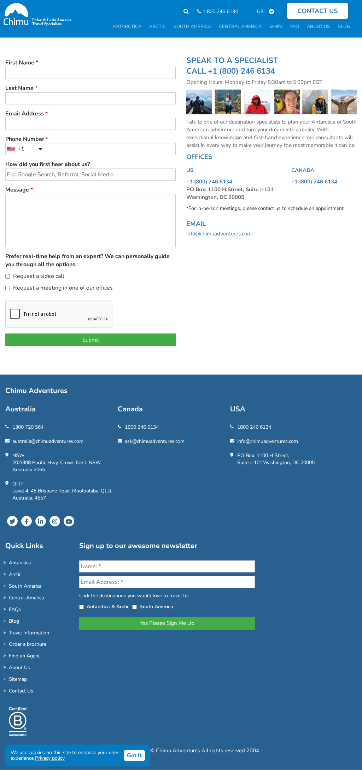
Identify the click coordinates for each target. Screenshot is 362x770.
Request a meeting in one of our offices (62, 288)
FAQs (15, 609)
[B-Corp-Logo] (17, 725)
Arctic (15, 574)
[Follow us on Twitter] (12, 521)
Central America (26, 597)
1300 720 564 (27, 427)
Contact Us (21, 691)
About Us (19, 667)
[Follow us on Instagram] (54, 521)
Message (19, 190)
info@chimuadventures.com (219, 233)
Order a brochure (27, 644)
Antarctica (20, 562)
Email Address (26, 114)
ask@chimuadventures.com (155, 441)
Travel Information (29, 632)
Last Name (21, 88)
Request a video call (38, 276)
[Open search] (182, 11)
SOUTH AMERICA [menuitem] (192, 26)
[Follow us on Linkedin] (40, 521)
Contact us (317, 11)
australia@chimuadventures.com (47, 441)
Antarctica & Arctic (108, 606)
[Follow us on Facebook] (26, 521)
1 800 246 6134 (219, 11)
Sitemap (18, 679)
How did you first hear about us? (47, 164)
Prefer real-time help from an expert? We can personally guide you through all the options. (87, 260)
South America (25, 586)
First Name (21, 63)
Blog (14, 621)
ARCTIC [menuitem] (157, 26)
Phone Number (26, 139)
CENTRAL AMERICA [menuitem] (240, 26)
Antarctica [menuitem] (126, 26)
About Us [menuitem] (318, 26)
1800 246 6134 (142, 427)
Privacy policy (50, 758)
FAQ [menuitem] (294, 26)
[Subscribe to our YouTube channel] (69, 521)
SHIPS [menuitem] (275, 26)
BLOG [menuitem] (344, 26)
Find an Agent (24, 655)
